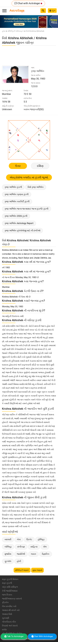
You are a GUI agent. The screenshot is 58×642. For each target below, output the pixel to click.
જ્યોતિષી (21, 554)
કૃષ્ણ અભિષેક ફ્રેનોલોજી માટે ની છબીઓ (22, 230)
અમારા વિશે (7, 614)
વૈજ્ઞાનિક (45, 554)
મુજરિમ (8, 554)
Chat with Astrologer (27, 3)
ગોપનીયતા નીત (9, 621)
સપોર (4, 629)
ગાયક (33, 554)
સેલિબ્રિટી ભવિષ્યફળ (15, 31)
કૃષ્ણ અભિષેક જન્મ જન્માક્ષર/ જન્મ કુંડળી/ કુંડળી (26, 208)
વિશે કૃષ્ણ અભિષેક (36, 187)
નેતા (19, 539)
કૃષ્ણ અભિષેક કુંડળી (13, 187)
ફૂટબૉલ (8, 561)
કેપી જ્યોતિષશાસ (10, 591)
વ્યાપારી (8, 539)
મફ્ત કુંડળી (7, 583)
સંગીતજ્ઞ (21, 546)
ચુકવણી (5, 618)
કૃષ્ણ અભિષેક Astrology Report (19, 223)
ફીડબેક (5, 602)
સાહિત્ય (33, 546)
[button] (4, 21)
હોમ (3, 31)
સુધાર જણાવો (37, 570)
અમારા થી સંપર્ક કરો (11, 610)
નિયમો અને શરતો (10, 625)
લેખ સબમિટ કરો (9, 606)
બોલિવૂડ (8, 546)
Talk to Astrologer (15, 636)
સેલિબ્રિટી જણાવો (22, 570)
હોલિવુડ (41, 539)
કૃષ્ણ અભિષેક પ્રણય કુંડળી (17, 194)
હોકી (19, 561)
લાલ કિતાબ (7, 594)
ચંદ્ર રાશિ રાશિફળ (10, 587)
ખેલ (45, 546)
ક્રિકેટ (29, 539)
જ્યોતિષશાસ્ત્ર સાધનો (12, 598)
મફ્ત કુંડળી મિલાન (10, 579)
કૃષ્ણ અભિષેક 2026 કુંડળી (16, 216)
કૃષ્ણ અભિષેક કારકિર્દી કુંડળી (17, 201)
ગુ (53, 10)
